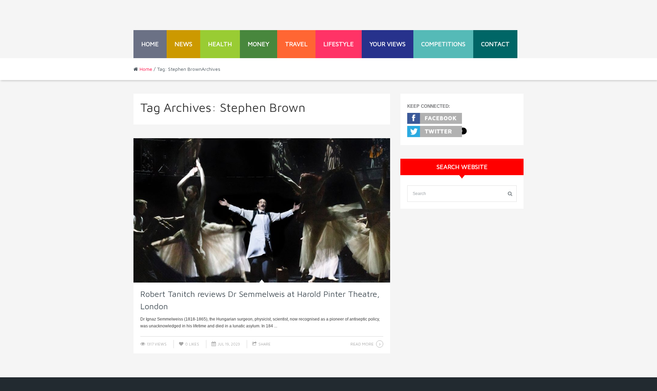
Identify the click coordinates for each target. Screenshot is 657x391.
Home (150, 44)
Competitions (443, 44)
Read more (362, 344)
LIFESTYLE (338, 44)
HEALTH (220, 44)
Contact (495, 44)
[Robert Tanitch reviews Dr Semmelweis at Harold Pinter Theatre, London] (261, 210)
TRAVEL (296, 44)
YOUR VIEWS (387, 44)
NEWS (183, 44)
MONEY (258, 44)
